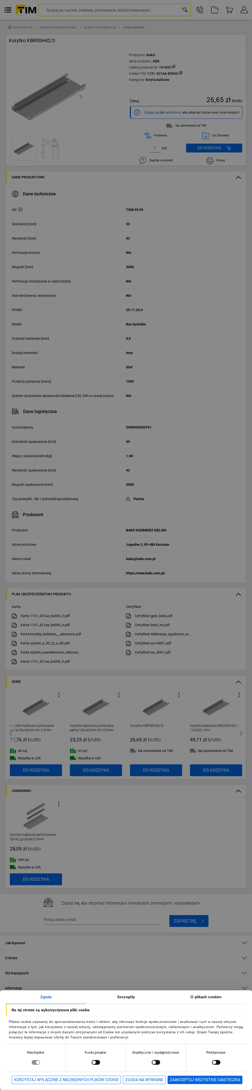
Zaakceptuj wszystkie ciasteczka (205, 1079)
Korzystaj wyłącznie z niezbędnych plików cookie (66, 1079)
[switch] (96, 1062)
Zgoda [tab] (45, 997)
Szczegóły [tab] (126, 997)
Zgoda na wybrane (144, 1079)
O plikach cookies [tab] (205, 997)
